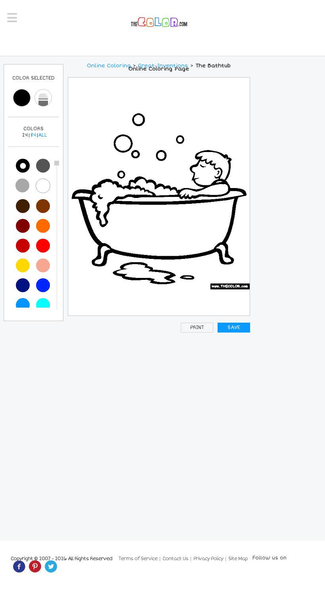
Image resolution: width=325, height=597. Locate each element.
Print (197, 328)
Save (234, 328)
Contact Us (175, 559)
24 (25, 135)
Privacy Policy (208, 559)
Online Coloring (109, 66)
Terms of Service (138, 559)
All (42, 135)
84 (33, 135)
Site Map (238, 559)
